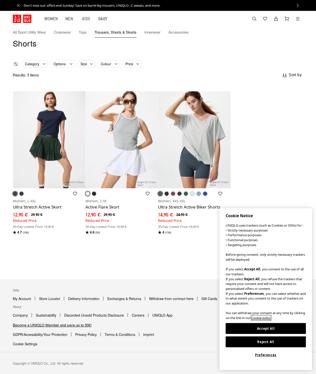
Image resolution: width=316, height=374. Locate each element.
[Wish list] (265, 18)
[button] (297, 32)
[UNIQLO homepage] (22, 18)
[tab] (51, 18)
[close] (18, 5)
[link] (163, 5)
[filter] (15, 64)
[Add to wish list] (75, 193)
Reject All (265, 342)
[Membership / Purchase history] (276, 18)
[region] (265, 289)
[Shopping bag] (286, 18)
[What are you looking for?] (254, 18)
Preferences (265, 355)
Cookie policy (261, 318)
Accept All (266, 328)
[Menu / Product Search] (297, 18)
